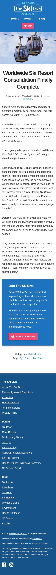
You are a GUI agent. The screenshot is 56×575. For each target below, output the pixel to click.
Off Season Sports (12, 468)
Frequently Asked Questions (17, 392)
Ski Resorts (8, 497)
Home (15, 18)
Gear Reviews (9, 432)
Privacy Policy (9, 412)
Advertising (8, 397)
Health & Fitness (11, 513)
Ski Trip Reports (10, 457)
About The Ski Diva (12, 387)
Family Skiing (9, 447)
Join (30, 26)
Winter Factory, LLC (18, 534)
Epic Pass (24, 358)
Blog (41, 18)
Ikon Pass (37, 358)
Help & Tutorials (10, 402)
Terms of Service (11, 407)
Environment (9, 507)
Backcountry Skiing (12, 437)
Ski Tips (6, 442)
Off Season (8, 518)
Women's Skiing (10, 502)
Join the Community (25, 336)
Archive (6, 523)
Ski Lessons (8, 482)
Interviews (7, 487)
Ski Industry (28, 99)
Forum (28, 18)
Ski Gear (7, 427)
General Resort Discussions (17, 452)
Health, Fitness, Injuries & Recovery (21, 463)
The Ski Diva (9, 381)
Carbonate (37, 538)
